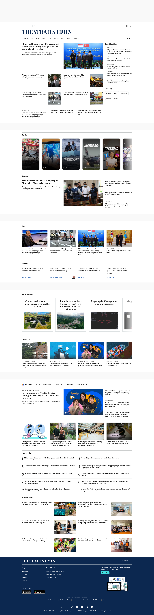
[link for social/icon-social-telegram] (87, 607)
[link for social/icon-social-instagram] (72, 607)
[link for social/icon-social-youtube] (82, 607)
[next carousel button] (128, 155)
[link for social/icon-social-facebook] (77, 607)
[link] (46, 32)
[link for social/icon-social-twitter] (61, 607)
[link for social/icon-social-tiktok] (66, 607)
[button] (26, 26)
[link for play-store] (39, 592)
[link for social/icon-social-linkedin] (92, 607)
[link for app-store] (27, 592)
